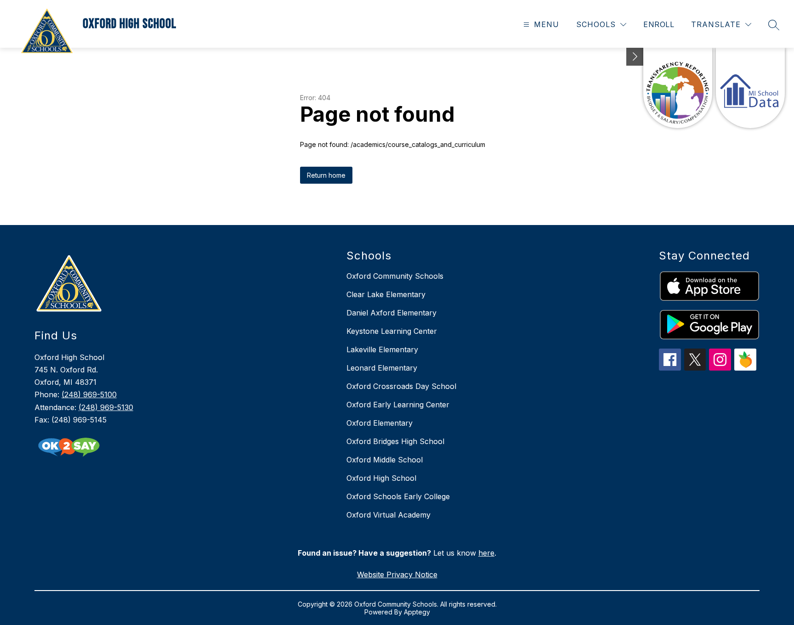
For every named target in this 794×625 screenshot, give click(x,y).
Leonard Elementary (381, 367)
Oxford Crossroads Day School (401, 386)
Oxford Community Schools (394, 276)
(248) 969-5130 (106, 407)
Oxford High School (381, 478)
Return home (326, 175)
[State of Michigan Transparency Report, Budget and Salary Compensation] (677, 88)
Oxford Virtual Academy (388, 514)
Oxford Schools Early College (398, 496)
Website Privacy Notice (397, 574)
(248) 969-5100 (89, 394)
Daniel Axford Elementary (391, 312)
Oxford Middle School (384, 459)
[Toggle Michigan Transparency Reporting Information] (635, 57)
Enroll (658, 24)
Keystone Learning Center (391, 331)
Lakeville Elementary (382, 349)
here (486, 552)
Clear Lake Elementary (385, 294)
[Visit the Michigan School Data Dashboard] (750, 88)
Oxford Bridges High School (395, 441)
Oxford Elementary (379, 423)
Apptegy (417, 612)
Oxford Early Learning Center (397, 404)
